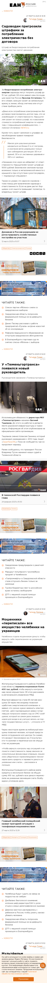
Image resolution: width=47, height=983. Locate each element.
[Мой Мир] (40, 253)
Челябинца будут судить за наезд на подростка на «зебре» (22, 895)
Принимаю (23, 979)
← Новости (7, 11)
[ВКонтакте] (31, 253)
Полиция (23, 837)
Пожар (28, 248)
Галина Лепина (36, 612)
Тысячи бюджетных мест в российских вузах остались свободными (23, 589)
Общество (6, 248)
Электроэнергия (18, 248)
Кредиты (15, 837)
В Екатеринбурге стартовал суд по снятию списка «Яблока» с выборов (22, 341)
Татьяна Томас (36, 19)
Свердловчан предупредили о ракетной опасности (24, 566)
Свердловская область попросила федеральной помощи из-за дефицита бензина (23, 317)
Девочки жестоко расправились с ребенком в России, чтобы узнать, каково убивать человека (24, 912)
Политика (5, 508)
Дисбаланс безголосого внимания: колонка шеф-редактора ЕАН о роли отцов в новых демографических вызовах (25, 903)
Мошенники (32, 837)
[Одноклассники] (34, 253)
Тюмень (14, 508)
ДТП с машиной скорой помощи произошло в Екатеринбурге (20, 596)
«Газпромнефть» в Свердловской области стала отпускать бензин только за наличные (25, 581)
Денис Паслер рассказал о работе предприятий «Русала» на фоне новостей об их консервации (25, 326)
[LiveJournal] (44, 253)
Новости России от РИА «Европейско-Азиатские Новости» (17, 5)
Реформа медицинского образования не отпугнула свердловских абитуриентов (24, 334)
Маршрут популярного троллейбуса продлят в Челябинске (22, 573)
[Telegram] (37, 253)
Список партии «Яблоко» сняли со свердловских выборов (21, 309)
